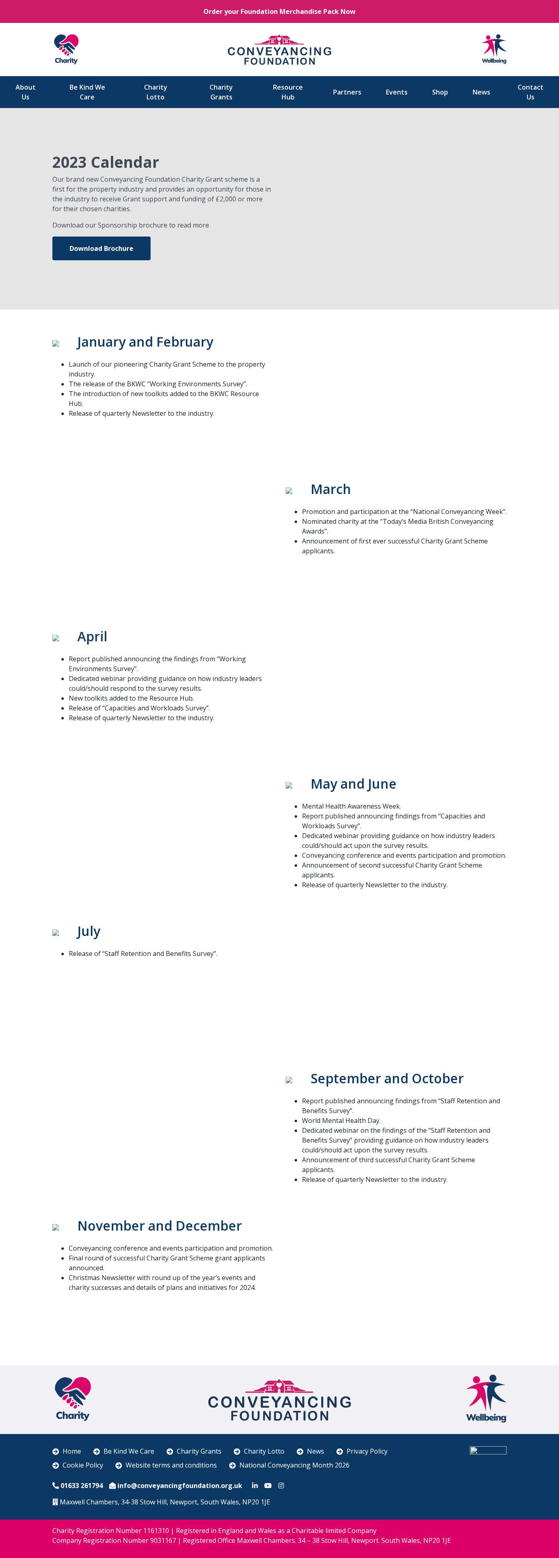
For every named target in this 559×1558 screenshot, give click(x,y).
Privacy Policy (367, 1451)
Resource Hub (288, 92)
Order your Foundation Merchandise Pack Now (279, 11)
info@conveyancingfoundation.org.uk (179, 1485)
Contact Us (530, 92)
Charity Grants (221, 92)
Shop (440, 92)
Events (397, 92)
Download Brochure (101, 248)
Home (72, 1451)
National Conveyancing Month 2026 (294, 1465)
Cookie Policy (83, 1465)
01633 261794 (82, 1485)
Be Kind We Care (87, 92)
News (481, 92)
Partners (347, 92)
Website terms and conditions (171, 1465)
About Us (26, 92)
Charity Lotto (155, 92)
